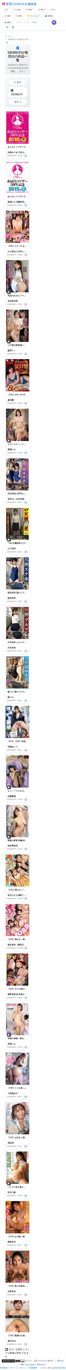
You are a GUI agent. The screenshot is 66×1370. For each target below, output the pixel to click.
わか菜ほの (13, 251)
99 (19, 9)
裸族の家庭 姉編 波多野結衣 (20, 840)
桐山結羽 (29, 202)
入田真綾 (29, 994)
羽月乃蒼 (12, 1192)
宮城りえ (12, 1043)
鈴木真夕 (20, 994)
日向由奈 (12, 647)
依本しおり (23, 251)
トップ (8, 36)
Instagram (31, 1364)
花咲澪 (11, 1143)
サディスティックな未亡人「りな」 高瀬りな (28, 444)
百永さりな (23, 152)
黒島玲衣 (12, 1241)
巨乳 (20, 16)
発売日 (50, 16)
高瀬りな (12, 202)
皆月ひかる (13, 895)
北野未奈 (12, 1291)
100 (8, 16)
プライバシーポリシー (18, 1368)
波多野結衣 (13, 845)
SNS (9, 22)
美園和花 (20, 202)
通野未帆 (12, 994)
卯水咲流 (20, 499)
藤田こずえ (23, 895)
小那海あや (13, 1093)
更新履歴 (33, 1368)
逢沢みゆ (12, 1341)
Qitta (61, 1361)
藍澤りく (12, 350)
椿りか (11, 697)
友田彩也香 (13, 301)
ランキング (35, 16)
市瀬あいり (13, 746)
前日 (19, 82)
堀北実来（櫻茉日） (17, 944)
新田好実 (12, 598)
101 (42, 9)
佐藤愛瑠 (12, 796)
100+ (30, 9)
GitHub (42, 1364)
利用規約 (3, 1368)
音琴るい (12, 499)
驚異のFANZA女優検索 (21, 4)
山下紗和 (12, 548)
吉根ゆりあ (13, 152)
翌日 (16, 102)
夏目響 (11, 400)
